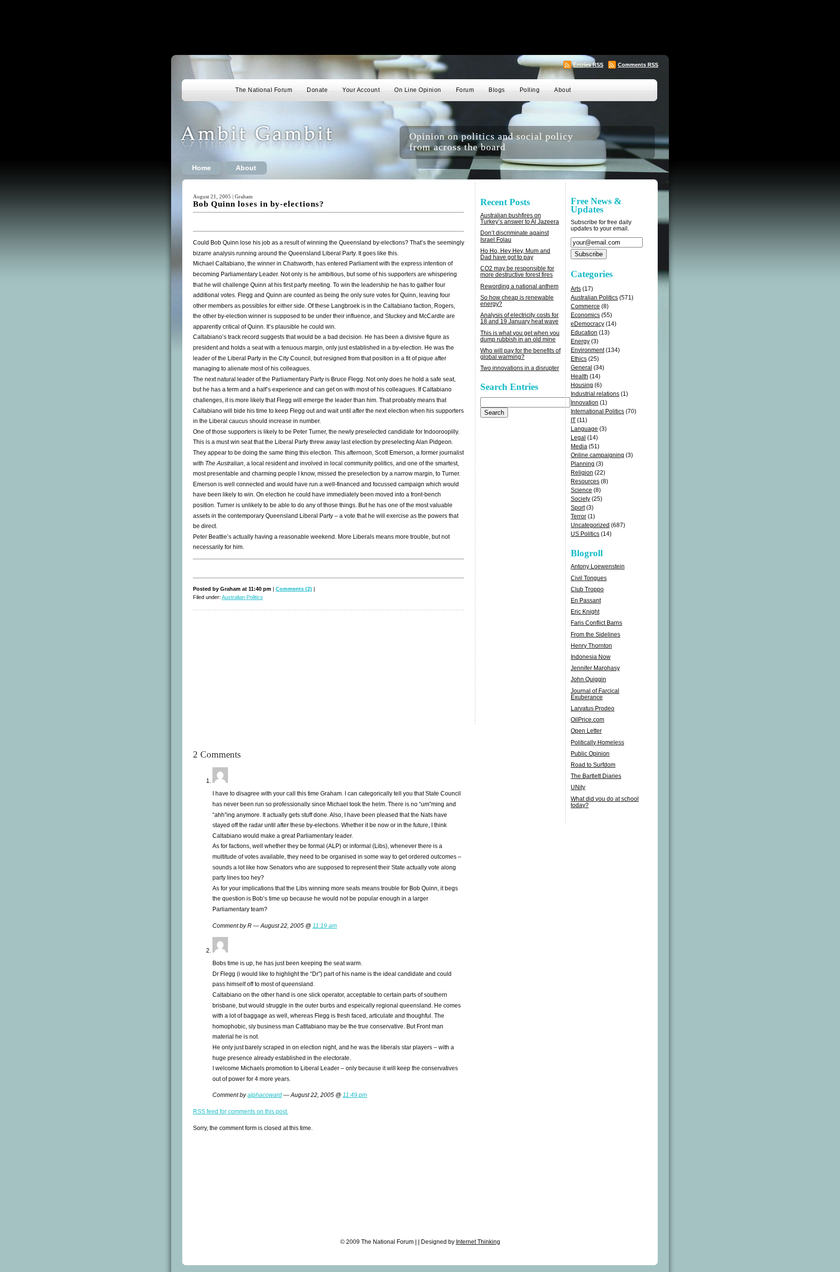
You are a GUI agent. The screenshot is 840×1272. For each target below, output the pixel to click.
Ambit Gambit (271, 142)
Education (584, 332)
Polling (530, 90)
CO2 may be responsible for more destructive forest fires (517, 271)
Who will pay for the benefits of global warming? (520, 353)
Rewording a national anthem (519, 286)
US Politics (585, 533)
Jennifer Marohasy (595, 668)
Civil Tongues (589, 578)
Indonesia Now (591, 657)
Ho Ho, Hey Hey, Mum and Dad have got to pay (515, 254)
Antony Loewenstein (598, 566)
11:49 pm (355, 1095)
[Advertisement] (420, 27)
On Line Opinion (417, 90)
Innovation (584, 402)
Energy (580, 341)
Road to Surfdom (593, 764)
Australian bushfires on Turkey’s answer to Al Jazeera (519, 218)
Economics (585, 315)
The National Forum (263, 90)
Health (579, 376)
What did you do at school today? (605, 802)
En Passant (586, 600)
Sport (578, 507)
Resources (585, 481)
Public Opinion (590, 753)
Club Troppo (587, 589)
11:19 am (325, 925)
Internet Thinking (478, 1241)
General (581, 367)
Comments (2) (294, 589)
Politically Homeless (597, 742)
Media (579, 446)
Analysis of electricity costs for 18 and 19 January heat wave (519, 318)
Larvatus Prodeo (592, 708)
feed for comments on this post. (240, 1111)
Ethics (579, 358)
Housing (582, 385)
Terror (578, 516)
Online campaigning (597, 455)
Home (201, 168)
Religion (582, 472)
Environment (587, 350)
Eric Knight (585, 611)
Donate (317, 90)
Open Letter (586, 730)
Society (580, 498)
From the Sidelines (595, 634)
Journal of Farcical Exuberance (595, 694)
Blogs (497, 90)
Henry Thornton (591, 645)
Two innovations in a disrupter (519, 368)
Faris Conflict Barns (596, 622)
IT (573, 420)
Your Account (361, 90)
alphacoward (264, 1095)
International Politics (597, 411)
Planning (583, 463)
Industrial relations (595, 393)
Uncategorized (590, 525)
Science (581, 490)
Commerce (585, 306)
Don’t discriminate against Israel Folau (514, 236)
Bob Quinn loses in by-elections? (258, 204)
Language (584, 428)
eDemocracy (587, 323)
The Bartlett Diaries (596, 776)
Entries (588, 65)
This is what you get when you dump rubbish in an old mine (520, 336)
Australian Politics (242, 597)
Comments (638, 65)
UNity (578, 787)
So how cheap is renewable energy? (517, 300)
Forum (465, 90)
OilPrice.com (587, 719)
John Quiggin (588, 679)
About (562, 90)
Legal (578, 437)
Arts (576, 288)
